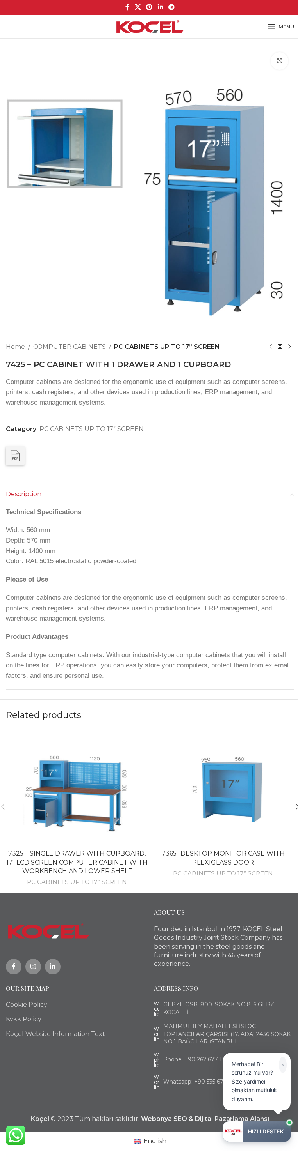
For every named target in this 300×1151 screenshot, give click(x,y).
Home (15, 346)
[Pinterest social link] (149, 7)
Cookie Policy (26, 1004)
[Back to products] (280, 347)
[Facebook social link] (127, 7)
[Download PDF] (15, 455)
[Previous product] (270, 347)
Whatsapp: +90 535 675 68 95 (203, 1081)
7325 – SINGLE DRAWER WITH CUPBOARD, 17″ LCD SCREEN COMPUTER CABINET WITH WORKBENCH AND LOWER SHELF (77, 862)
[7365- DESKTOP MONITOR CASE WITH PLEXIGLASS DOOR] (223, 787)
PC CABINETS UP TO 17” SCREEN (167, 346)
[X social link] (137, 7)
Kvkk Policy (23, 1019)
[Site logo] (150, 26)
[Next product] (289, 347)
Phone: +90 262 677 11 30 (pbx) (205, 1059)
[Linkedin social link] (160, 7)
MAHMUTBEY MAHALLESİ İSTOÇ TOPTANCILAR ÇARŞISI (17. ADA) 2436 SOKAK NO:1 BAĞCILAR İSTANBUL (227, 1034)
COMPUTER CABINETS (69, 346)
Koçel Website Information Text (55, 1034)
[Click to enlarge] (279, 61)
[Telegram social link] (171, 7)
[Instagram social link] (33, 966)
